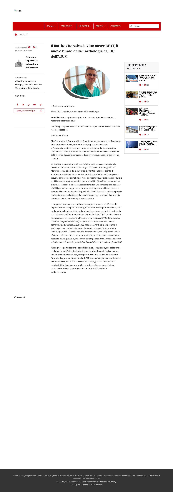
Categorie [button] (66, 26)
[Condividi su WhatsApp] (28, 105)
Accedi (73, 484)
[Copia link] (40, 105)
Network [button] (84, 26)
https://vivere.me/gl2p (26, 110)
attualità (19, 81)
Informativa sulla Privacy (106, 481)
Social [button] (50, 26)
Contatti (115, 26)
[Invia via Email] (34, 105)
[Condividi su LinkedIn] (23, 105)
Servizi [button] (100, 26)
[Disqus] (86, 333)
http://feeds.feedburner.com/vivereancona (78, 481)
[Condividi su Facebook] (17, 105)
